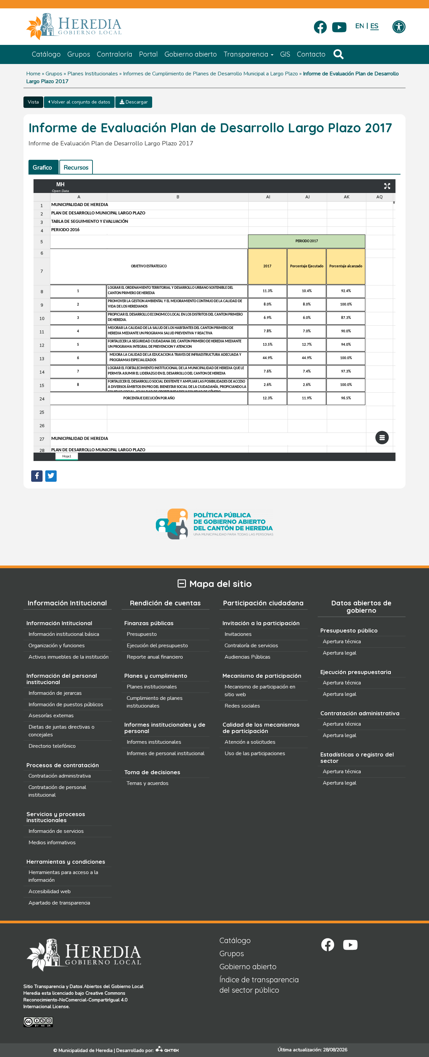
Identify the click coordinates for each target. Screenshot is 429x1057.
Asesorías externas (51, 715)
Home (33, 73)
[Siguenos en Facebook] (320, 25)
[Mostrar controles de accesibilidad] (399, 27)
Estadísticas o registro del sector (357, 757)
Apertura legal (339, 653)
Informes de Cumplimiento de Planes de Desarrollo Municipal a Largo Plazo (210, 73)
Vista (33, 102)
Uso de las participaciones (255, 753)
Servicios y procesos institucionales (55, 817)
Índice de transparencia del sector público (259, 985)
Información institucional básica (63, 634)
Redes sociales (242, 706)
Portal (148, 54)
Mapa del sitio (220, 583)
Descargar (136, 102)
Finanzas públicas (149, 622)
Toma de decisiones (152, 772)
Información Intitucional (59, 622)
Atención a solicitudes (250, 742)
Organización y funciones (56, 645)
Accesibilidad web (49, 891)
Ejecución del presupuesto (157, 645)
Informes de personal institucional (165, 753)
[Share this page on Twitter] (51, 476)
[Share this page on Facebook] (37, 476)
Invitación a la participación (261, 622)
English (359, 25)
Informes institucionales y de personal (164, 727)
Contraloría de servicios (251, 645)
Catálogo (46, 54)
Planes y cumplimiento (155, 675)
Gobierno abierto (191, 54)
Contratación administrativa (59, 776)
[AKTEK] (167, 1050)
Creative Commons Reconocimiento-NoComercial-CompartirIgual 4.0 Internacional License (75, 1000)
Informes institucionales (154, 742)
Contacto (311, 54)
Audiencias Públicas (247, 657)
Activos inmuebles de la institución (68, 657)
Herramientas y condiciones (65, 861)
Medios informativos (52, 842)
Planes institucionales (152, 686)
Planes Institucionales (92, 73)
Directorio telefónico (52, 746)
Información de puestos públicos (65, 704)
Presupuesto (142, 634)
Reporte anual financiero (155, 657)
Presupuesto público (349, 630)
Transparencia (247, 54)
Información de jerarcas (55, 693)
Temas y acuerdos (148, 783)
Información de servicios (56, 831)
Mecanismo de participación (262, 675)
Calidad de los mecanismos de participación (261, 727)
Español (374, 25)
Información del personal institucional (61, 678)
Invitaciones (238, 634)
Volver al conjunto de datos (80, 102)
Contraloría (114, 54)
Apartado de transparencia (59, 903)
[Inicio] (83, 26)
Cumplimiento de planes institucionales (155, 702)
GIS (285, 54)
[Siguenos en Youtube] (339, 25)
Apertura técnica (342, 641)
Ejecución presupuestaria (355, 671)
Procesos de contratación (62, 765)
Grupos (78, 54)
